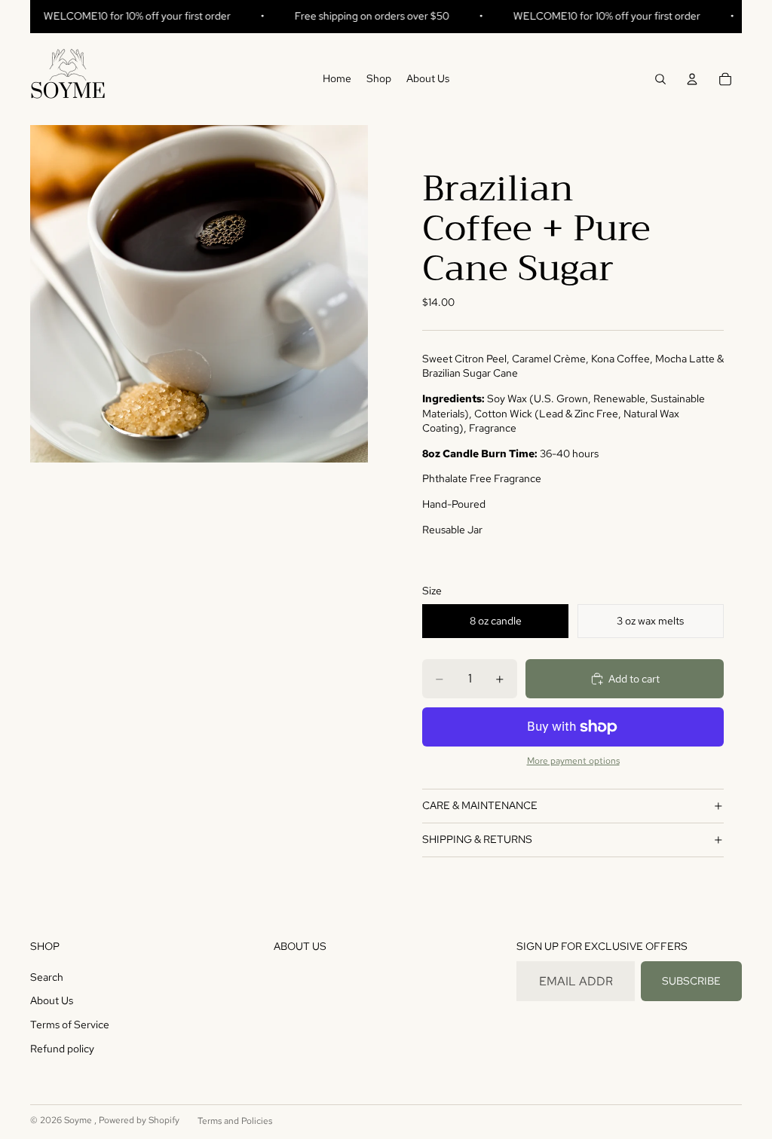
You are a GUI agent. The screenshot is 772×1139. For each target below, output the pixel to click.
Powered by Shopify (139, 1120)
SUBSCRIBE (691, 981)
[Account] (692, 79)
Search (46, 977)
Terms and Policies (235, 1121)
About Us (51, 1000)
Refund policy (62, 1048)
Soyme (79, 1120)
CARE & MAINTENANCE (480, 805)
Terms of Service (69, 1024)
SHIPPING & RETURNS (477, 839)
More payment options (573, 761)
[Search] (660, 79)
